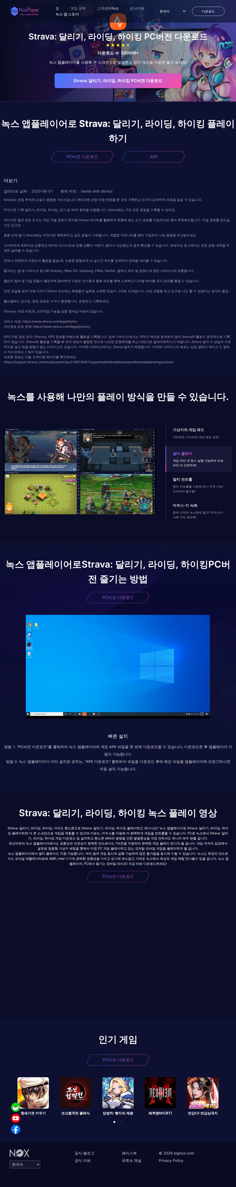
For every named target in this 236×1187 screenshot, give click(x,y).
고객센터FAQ (107, 8)
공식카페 (137, 8)
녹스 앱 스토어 (67, 14)
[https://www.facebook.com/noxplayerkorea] (15, 1129)
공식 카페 (83, 1160)
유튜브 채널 (132, 1160)
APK (154, 156)
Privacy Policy (171, 1160)
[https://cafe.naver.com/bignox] (15, 1107)
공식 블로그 (84, 1153)
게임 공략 (78, 8)
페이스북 (129, 1153)
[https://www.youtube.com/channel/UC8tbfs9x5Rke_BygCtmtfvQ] (15, 1118)
